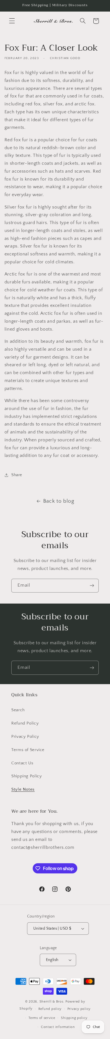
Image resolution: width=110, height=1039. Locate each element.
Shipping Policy (26, 776)
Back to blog (58, 501)
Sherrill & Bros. (52, 1001)
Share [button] (16, 475)
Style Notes (23, 789)
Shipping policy (74, 1018)
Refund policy (50, 1009)
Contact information (58, 1027)
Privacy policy (79, 1009)
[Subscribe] (91, 586)
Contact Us (22, 763)
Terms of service (41, 1018)
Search (18, 710)
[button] (11, 20)
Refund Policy (25, 723)
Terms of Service (28, 750)
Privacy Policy (25, 736)
